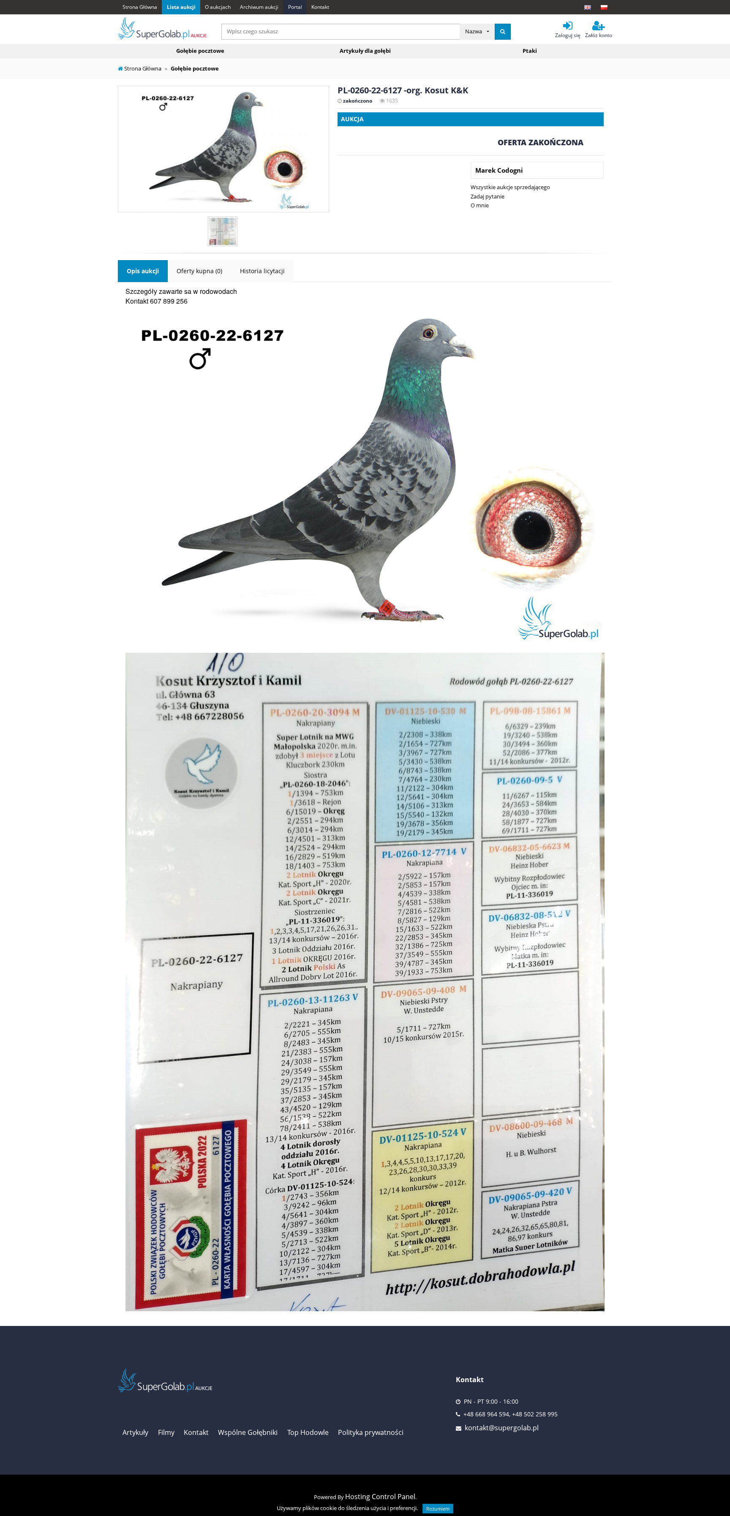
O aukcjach (218, 7)
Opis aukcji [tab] (143, 271)
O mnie (480, 205)
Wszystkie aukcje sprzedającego (510, 187)
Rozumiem (437, 1508)
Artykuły (135, 1432)
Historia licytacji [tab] (262, 271)
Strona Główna (140, 7)
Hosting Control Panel (380, 1496)
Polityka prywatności (370, 1432)
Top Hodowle (308, 1432)
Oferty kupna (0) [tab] (199, 271)
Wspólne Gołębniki (248, 1432)
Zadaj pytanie (487, 196)
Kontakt (320, 7)
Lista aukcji (181, 7)
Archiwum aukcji (259, 7)
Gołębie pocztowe (200, 50)
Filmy (166, 1432)
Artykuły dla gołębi (365, 50)
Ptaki (530, 50)
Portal (295, 7)
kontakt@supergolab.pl (502, 1427)
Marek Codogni (499, 170)
